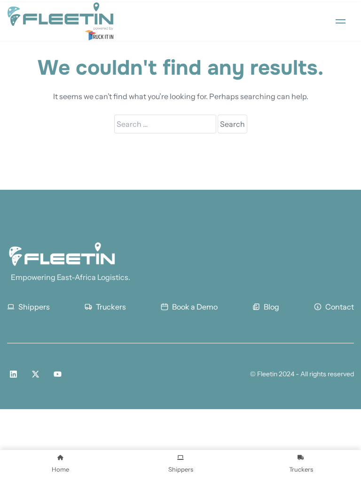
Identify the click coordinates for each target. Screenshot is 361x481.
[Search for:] (166, 124)
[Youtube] (57, 374)
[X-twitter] (35, 374)
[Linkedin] (13, 374)
